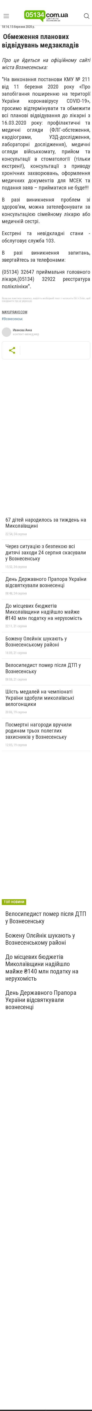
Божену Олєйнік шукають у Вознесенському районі (36, 642)
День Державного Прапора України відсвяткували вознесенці (45, 582)
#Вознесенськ (12, 319)
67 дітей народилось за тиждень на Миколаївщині (45, 523)
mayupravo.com (14, 312)
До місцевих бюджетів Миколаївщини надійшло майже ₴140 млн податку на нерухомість (43, 612)
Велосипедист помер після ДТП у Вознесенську (43, 668)
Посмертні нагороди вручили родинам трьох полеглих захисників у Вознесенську (38, 731)
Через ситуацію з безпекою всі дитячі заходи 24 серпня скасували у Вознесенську (45, 552)
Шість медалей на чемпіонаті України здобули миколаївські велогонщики (39, 698)
